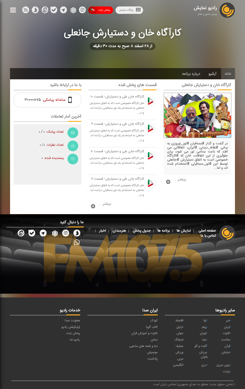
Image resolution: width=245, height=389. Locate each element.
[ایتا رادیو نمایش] (20, 234)
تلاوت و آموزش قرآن (144, 333)
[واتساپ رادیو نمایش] (76, 242)
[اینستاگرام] (82, 11)
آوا (205, 320)
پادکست (152, 359)
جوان (180, 333)
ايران (227, 327)
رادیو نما (75, 339)
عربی (180, 359)
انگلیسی (178, 365)
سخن (154, 339)
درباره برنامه (191, 74)
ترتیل (179, 327)
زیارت (226, 371)
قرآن (227, 346)
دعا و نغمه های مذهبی (143, 346)
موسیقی (152, 352)
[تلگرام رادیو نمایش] (43, 234)
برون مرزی (223, 365)
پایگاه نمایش (126, 10)
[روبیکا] (72, 11)
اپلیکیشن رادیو (70, 327)
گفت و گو (201, 346)
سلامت (225, 339)
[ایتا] (44, 11)
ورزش (179, 352)
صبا (204, 339)
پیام (204, 327)
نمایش (226, 352)
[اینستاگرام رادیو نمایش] (65, 234)
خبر (228, 320)
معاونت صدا (72, 320)
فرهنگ (178, 339)
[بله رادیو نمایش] (31, 234)
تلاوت (226, 333)
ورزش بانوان (203, 355)
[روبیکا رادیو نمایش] (54, 234)
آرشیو (212, 74)
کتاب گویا (152, 327)
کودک (154, 320)
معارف (179, 346)
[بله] (35, 11)
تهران (203, 333)
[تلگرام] (63, 11)
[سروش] (53, 11)
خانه (228, 74)
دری (204, 365)
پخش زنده (104, 10)
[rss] (25, 11)
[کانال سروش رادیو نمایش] (76, 234)
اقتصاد (179, 320)
